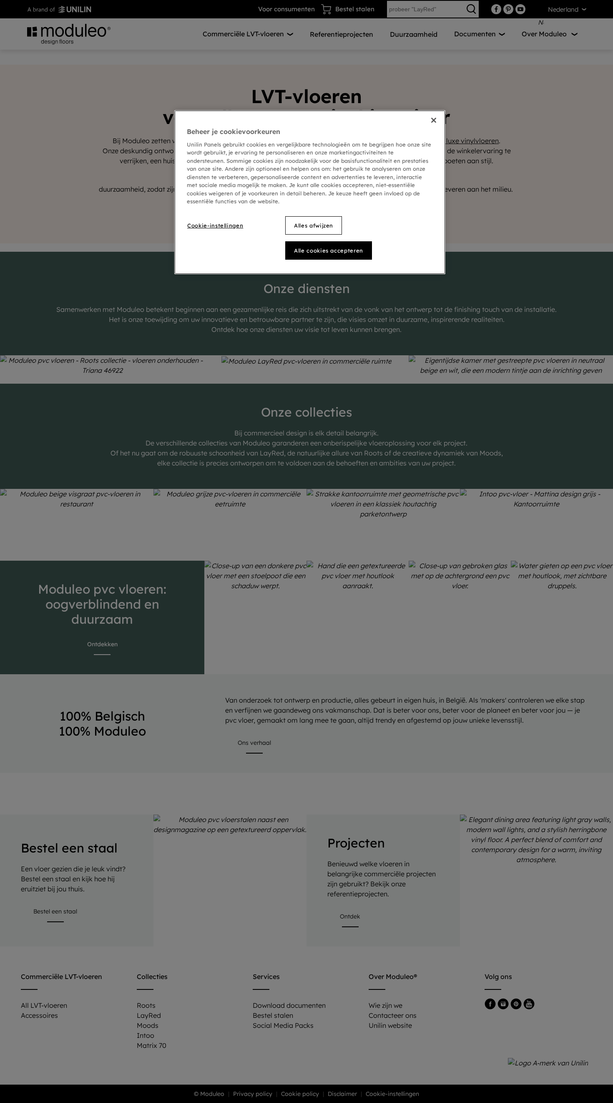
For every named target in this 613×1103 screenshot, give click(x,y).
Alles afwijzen (313, 225)
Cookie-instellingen (215, 225)
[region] (309, 192)
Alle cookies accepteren (328, 250)
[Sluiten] (434, 120)
